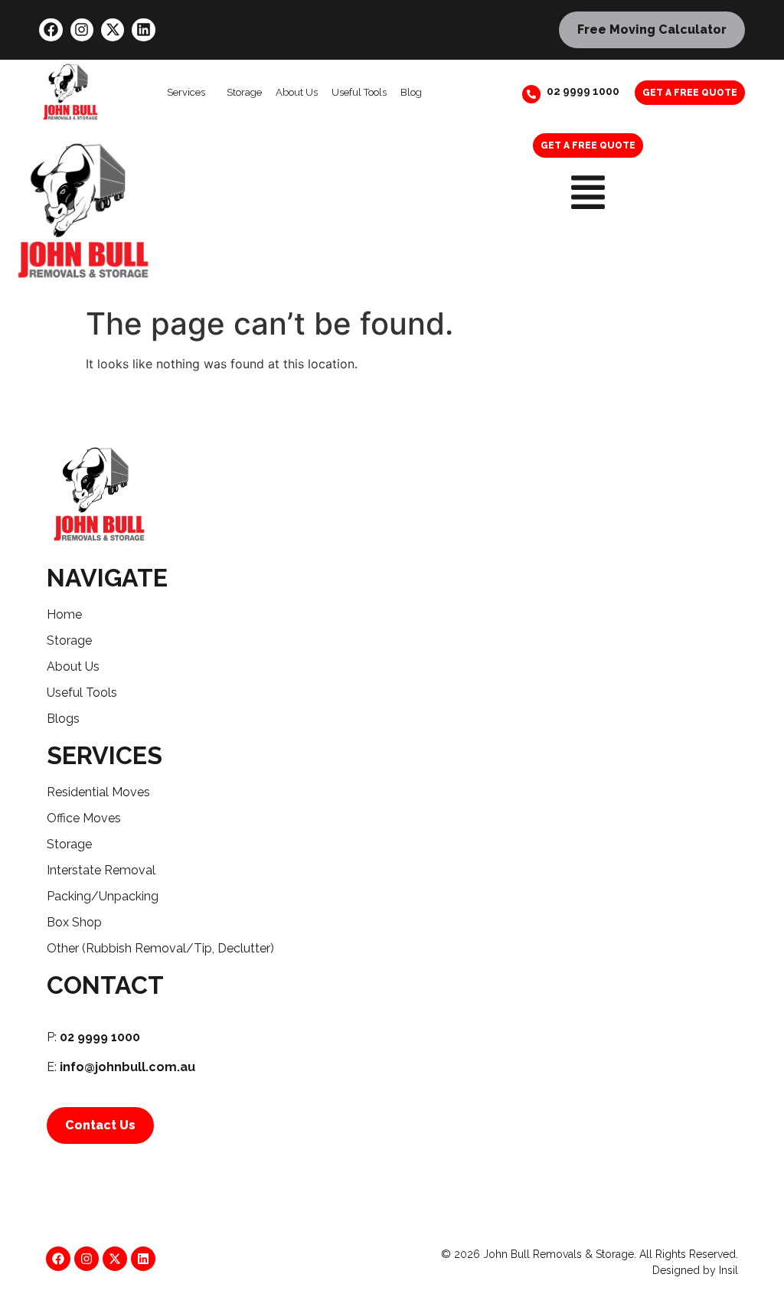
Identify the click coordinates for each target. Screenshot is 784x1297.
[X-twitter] (112, 29)
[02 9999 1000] (531, 94)
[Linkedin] (143, 29)
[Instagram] (81, 29)
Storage (244, 92)
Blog (411, 92)
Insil (728, 1270)
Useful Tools (359, 92)
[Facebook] (50, 29)
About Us (297, 92)
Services (186, 92)
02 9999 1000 (583, 91)
